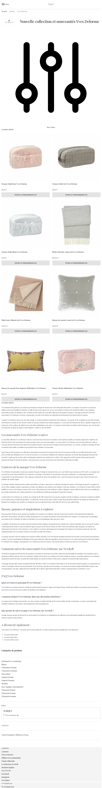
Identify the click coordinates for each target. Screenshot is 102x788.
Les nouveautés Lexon (11, 640)
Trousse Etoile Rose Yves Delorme (14, 184)
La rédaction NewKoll (9, 764)
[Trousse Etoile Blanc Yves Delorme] (25, 225)
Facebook (5, 774)
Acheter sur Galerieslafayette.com (26, 195)
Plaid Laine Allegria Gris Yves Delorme (16, 320)
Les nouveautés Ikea (10, 637)
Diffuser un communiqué (11, 758)
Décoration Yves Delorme (73, 529)
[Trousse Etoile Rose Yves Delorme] (25, 157)
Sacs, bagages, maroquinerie (12, 687)
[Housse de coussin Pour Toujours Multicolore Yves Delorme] (25, 361)
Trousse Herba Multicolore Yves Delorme (67, 388)
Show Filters (51, 127)
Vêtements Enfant (8, 690)
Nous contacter (7, 754)
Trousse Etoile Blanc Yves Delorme (14, 252)
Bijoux (3, 664)
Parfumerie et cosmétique (11, 661)
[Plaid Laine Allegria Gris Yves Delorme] (25, 293)
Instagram (5, 777)
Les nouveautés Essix (11, 635)
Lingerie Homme (7, 680)
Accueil (4, 11)
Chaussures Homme (9, 671)
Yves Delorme (11, 715)
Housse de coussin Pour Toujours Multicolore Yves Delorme (23, 388)
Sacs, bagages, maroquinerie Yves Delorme (24, 542)
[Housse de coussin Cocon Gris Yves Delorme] (76, 293)
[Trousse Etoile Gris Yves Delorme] (76, 157)
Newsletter (5, 780)
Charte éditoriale (8, 761)
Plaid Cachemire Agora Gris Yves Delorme (68, 252)
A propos (4, 751)
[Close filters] (2, 746)
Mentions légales (7, 767)
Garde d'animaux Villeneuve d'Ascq (14, 735)
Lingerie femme (7, 677)
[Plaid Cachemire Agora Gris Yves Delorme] (76, 225)
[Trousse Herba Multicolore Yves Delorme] (76, 361)
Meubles (4, 683)
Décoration (5, 674)
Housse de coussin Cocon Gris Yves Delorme (68, 320)
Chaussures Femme (9, 667)
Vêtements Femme (8, 693)
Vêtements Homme (8, 696)
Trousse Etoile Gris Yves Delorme (64, 184)
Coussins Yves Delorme (45, 514)
